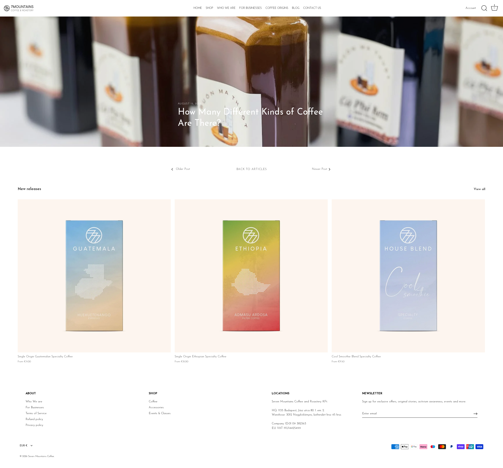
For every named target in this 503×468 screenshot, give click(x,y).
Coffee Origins (276, 8)
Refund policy (34, 419)
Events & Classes (160, 413)
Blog (295, 8)
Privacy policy (34, 425)
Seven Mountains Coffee (41, 456)
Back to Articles (251, 169)
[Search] (484, 8)
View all (479, 189)
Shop (209, 8)
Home (198, 8)
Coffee (153, 401)
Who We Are (226, 8)
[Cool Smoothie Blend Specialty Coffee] (408, 275)
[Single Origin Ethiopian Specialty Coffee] (251, 275)
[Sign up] (475, 414)
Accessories (156, 407)
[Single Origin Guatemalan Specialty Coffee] (94, 275)
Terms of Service (36, 413)
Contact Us (312, 8)
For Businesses (250, 8)
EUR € (24, 445)
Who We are (34, 401)
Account (470, 8)
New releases (29, 189)
